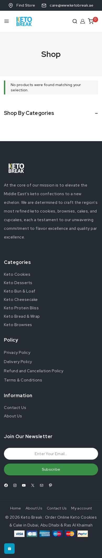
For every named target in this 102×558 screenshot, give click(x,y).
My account (81, 508)
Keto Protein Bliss (21, 308)
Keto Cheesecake (21, 299)
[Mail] (41, 485)
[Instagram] (15, 485)
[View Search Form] (74, 21)
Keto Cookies (17, 274)
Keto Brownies (18, 324)
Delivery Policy (18, 361)
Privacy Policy (17, 352)
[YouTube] (24, 485)
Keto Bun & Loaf (20, 291)
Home (15, 508)
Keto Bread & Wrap (22, 316)
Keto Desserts (18, 282)
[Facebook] (6, 485)
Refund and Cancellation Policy (33, 371)
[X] (33, 485)
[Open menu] (6, 21)
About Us (13, 416)
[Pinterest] (50, 485)
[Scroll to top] (90, 548)
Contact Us (15, 407)
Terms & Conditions (23, 380)
